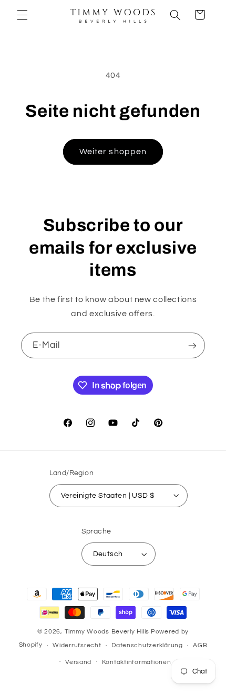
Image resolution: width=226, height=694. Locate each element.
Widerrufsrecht (77, 645)
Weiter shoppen (113, 151)
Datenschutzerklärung (147, 645)
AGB (200, 645)
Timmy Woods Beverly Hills (107, 632)
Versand (78, 662)
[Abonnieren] (192, 345)
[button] (22, 15)
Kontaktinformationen (136, 662)
